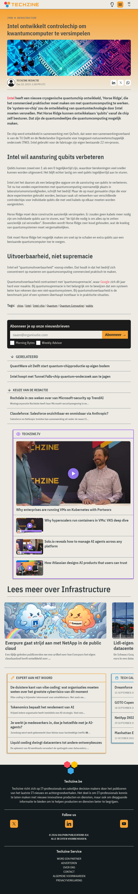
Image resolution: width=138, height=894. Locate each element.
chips (20, 305)
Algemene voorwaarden (69, 876)
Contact (69, 871)
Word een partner (69, 858)
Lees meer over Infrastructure (59, 589)
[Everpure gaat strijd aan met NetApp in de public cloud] (55, 620)
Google (105, 282)
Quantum (52, 305)
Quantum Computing (72, 305)
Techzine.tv (31, 434)
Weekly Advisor (52, 343)
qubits (89, 305)
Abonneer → (115, 335)
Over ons (69, 867)
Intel (11, 98)
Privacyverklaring (69, 880)
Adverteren (69, 863)
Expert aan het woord (34, 678)
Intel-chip (39, 305)
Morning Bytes (25, 343)
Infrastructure (27, 17)
